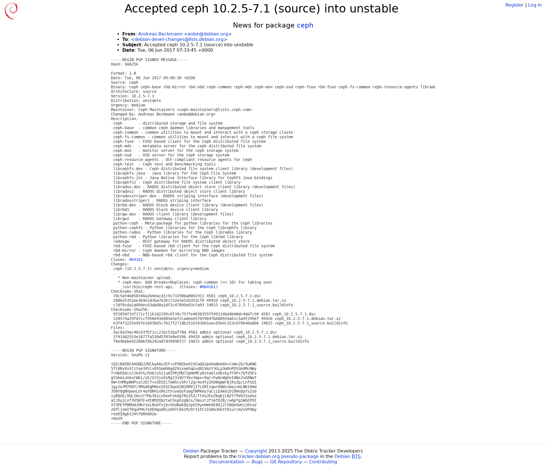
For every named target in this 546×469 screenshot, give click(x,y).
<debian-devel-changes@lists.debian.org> (179, 39)
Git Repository (286, 461)
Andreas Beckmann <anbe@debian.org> (185, 34)
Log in (535, 5)
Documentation (226, 461)
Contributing (323, 461)
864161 (136, 259)
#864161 (208, 286)
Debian (191, 451)
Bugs (257, 461)
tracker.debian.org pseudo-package (278, 456)
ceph (305, 25)
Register (514, 5)
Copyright (256, 451)
